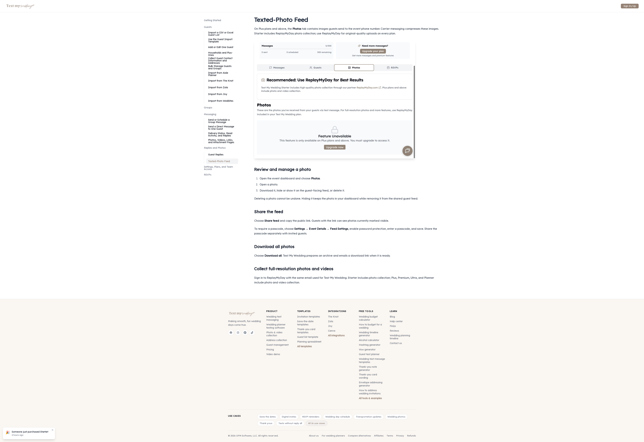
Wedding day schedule (337, 416)
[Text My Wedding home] (242, 313)
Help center (396, 321)
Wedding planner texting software (275, 326)
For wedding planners (333, 435)
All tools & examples (370, 398)
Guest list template (307, 336)
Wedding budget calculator (368, 318)
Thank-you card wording (368, 376)
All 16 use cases (316, 423)
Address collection (276, 340)
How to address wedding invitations (370, 392)
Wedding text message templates (372, 360)
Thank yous (266, 423)
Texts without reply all (290, 423)
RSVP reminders (310, 416)
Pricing (270, 349)
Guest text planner (369, 354)
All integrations (336, 335)
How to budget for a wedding (370, 326)
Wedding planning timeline (400, 337)
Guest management (277, 344)
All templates (304, 346)
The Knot (333, 316)
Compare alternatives (359, 435)
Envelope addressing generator (370, 384)
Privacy (400, 435)
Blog (392, 316)
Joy (330, 326)
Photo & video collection (274, 334)
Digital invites (289, 416)
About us (314, 435)
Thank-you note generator (368, 368)
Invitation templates (308, 316)
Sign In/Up (630, 6)
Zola (330, 321)
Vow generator (367, 349)
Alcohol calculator (369, 340)
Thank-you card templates (306, 331)
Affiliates (379, 435)
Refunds (411, 435)
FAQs (393, 326)
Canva (331, 330)
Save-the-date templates (305, 323)
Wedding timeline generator (368, 334)
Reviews (394, 330)
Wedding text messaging (273, 318)
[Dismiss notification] (52, 430)
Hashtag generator (369, 344)
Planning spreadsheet (309, 341)
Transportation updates (368, 416)
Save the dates (268, 416)
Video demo (273, 354)
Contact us (396, 343)
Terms (390, 435)
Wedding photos (396, 416)
